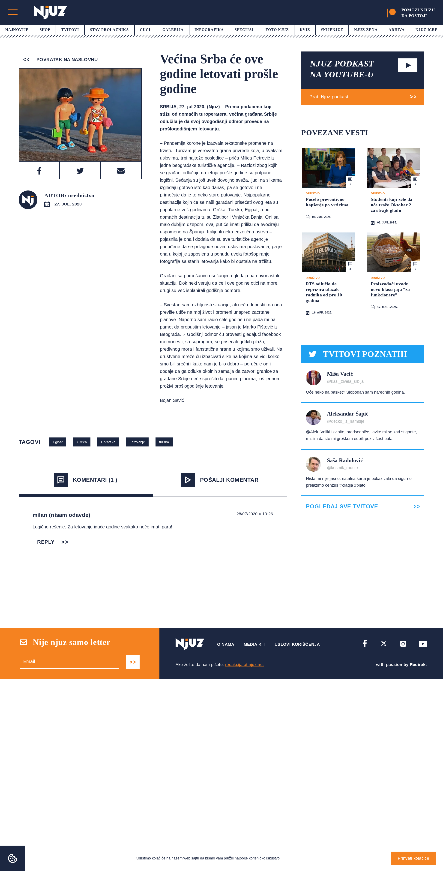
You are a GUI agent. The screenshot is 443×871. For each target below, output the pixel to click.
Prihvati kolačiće (413, 858)
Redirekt (418, 664)
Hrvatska (108, 442)
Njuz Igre (427, 30)
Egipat (58, 442)
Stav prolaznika (109, 30)
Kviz (305, 30)
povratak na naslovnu (66, 59)
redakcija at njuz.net (244, 664)
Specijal (245, 30)
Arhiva (397, 30)
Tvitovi (70, 30)
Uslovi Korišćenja (297, 644)
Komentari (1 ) (95, 480)
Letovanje (137, 442)
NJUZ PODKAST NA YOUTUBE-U (342, 69)
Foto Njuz (277, 30)
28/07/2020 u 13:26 (254, 514)
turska (164, 442)
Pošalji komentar (229, 480)
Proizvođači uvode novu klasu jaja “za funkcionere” (390, 289)
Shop (45, 30)
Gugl (146, 30)
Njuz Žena (366, 30)
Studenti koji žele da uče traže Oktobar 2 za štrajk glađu (391, 205)
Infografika (209, 30)
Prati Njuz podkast (328, 96)
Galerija (173, 30)
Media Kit (254, 644)
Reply (46, 542)
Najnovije (17, 30)
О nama (225, 644)
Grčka (82, 442)
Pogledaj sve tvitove (342, 506)
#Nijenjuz (332, 30)
